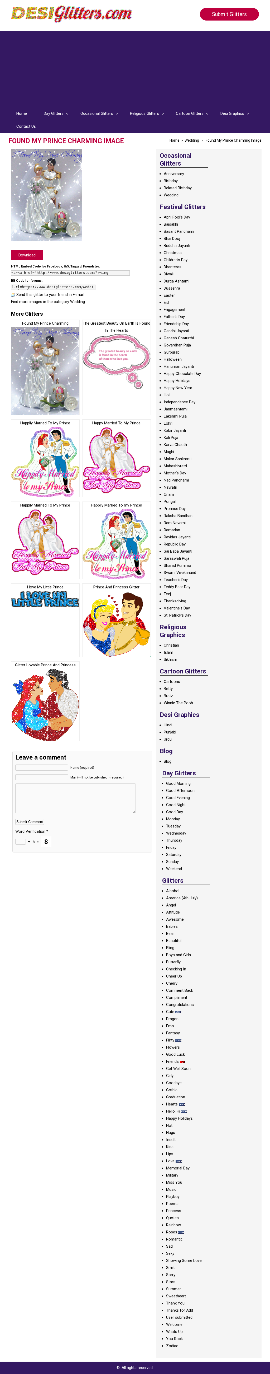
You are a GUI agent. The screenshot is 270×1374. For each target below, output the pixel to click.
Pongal (170, 501)
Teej (167, 594)
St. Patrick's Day (177, 615)
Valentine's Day (177, 608)
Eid (166, 302)
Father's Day (174, 316)
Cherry (171, 983)
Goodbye (174, 1082)
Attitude (173, 912)
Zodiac (172, 1345)
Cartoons (172, 681)
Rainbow (173, 1225)
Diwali (168, 274)
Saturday (173, 854)
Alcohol (172, 891)
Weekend (174, 868)
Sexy (170, 1253)
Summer (173, 1289)
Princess (173, 1210)
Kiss (169, 1146)
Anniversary (174, 173)
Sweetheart (176, 1296)
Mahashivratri (175, 466)
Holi (167, 395)
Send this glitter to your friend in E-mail (50, 294)
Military (172, 1175)
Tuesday (173, 826)
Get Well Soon (178, 1068)
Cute (170, 1011)
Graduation (175, 1097)
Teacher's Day (176, 579)
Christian (171, 645)
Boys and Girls (178, 955)
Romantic (174, 1239)
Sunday (172, 861)
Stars (170, 1281)
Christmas (173, 252)
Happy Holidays (177, 380)
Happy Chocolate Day (182, 373)
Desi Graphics (232, 113)
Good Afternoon (180, 790)
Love (170, 1161)
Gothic (171, 1090)
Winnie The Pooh (178, 703)
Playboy (173, 1196)
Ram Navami (175, 522)
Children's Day (175, 259)
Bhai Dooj (172, 238)
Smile (171, 1267)
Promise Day (175, 508)
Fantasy (173, 1033)
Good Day (174, 812)
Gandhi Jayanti (176, 331)
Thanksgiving (175, 601)
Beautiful (173, 940)
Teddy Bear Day (177, 586)
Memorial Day (178, 1168)
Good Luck (175, 1054)
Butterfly (173, 962)
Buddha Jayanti (177, 245)
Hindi (168, 725)
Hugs (170, 1132)
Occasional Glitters (96, 113)
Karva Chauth (175, 444)
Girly (169, 1075)
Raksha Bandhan (178, 515)
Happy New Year (178, 387)
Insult (171, 1139)
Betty (168, 688)
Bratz (168, 695)
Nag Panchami (176, 480)
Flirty (170, 1040)
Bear (170, 933)
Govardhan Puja (177, 345)
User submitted (179, 1317)
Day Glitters (54, 113)
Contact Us (26, 126)
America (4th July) (182, 898)
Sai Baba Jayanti (178, 551)
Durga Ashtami (176, 281)
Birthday (171, 180)
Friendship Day (176, 323)
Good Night (176, 804)
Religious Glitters (144, 113)
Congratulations (180, 1004)
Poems (172, 1203)
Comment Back (179, 990)
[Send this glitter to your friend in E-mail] (13, 294)
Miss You (174, 1182)
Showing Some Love (184, 1260)
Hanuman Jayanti (179, 366)
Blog (167, 761)
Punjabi (170, 732)
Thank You (175, 1303)
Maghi (169, 451)
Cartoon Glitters (190, 113)
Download (27, 255)
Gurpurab (172, 352)
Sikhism (170, 659)
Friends (172, 1061)
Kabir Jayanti (175, 430)
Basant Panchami (179, 231)
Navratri (170, 487)
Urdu (168, 739)
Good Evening (178, 797)
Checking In (176, 969)
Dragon (172, 1018)
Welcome (174, 1324)
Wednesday (176, 833)
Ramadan (172, 530)
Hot (169, 1125)
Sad (169, 1246)
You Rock (174, 1338)
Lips (169, 1154)
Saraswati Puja (176, 558)
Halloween (173, 359)
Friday (171, 847)
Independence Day (179, 402)
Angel (171, 905)
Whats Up (174, 1331)
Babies (172, 926)
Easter (169, 295)
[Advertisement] (135, 68)
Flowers (173, 1047)
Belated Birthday (178, 188)
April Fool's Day (177, 217)
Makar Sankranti (177, 459)
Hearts (172, 1104)
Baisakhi (171, 224)
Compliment (176, 997)
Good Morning (178, 783)
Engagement (174, 309)
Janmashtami (175, 409)
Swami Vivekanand (180, 572)
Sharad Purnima (177, 565)
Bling (170, 947)
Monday (173, 819)
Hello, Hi (173, 1111)
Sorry (170, 1274)
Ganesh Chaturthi (179, 338)
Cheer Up (174, 976)
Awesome (175, 919)
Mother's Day (175, 473)
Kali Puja (171, 437)
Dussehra (172, 288)
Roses (171, 1232)
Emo (170, 1026)
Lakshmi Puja (175, 416)
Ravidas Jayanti (177, 537)
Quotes (172, 1218)
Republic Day (175, 544)
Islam (168, 652)
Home (21, 113)
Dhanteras (172, 267)
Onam (169, 494)
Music (171, 1189)
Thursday (174, 840)
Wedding (192, 140)
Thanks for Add (179, 1310)
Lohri (168, 423)
